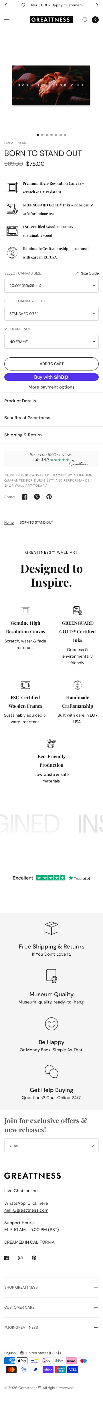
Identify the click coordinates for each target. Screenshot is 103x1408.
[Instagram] (24, 1258)
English (10, 1353)
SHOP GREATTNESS (21, 1287)
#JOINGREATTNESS (21, 1327)
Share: (9, 497)
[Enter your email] (93, 1145)
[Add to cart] (51, 363)
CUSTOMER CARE (19, 1307)
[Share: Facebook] (24, 496)
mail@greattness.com (26, 1210)
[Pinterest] (38, 1257)
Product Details (20, 401)
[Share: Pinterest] (49, 496)
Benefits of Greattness (27, 418)
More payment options (52, 387)
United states (43, 1353)
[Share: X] (37, 496)
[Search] (85, 19)
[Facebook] (10, 1258)
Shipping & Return (23, 435)
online (31, 1191)
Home (9, 522)
